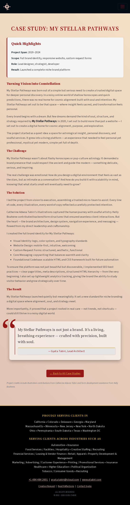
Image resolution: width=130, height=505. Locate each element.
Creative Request (46, 486)
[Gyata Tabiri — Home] (7, 6)
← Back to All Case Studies (65, 373)
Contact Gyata (84, 486)
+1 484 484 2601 (38, 480)
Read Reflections (66, 486)
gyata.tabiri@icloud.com (65, 480)
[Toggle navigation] (122, 6)
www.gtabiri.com (91, 480)
